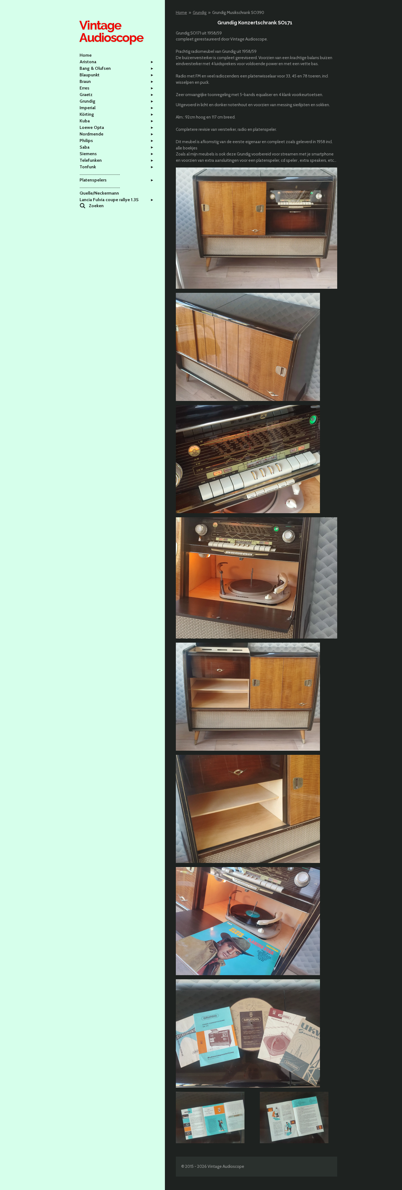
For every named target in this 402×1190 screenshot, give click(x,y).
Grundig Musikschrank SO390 (238, 12)
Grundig (199, 12)
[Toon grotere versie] (256, 228)
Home (181, 12)
